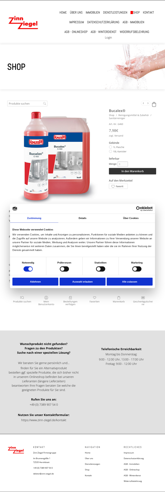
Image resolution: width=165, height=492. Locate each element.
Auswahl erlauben (82, 281)
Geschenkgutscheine (143, 303)
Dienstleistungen (115, 12)
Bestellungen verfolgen (70, 303)
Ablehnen (35, 281)
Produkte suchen (22, 301)
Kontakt (148, 12)
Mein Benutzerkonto (46, 303)
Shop (136, 12)
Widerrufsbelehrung (134, 31)
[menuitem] (143, 103)
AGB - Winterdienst (103, 31)
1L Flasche (118, 147)
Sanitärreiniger (117, 118)
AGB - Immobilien (133, 22)
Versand (118, 135)
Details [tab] (83, 218)
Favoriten (95, 301)
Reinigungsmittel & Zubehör (133, 115)
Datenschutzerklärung (103, 22)
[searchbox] (27, 103)
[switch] (64, 268)
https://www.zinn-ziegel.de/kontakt (43, 420)
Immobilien (93, 12)
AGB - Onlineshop (75, 31)
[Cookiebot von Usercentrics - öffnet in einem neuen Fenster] (138, 208)
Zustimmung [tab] (34, 218)
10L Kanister (119, 151)
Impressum (76, 22)
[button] (118, 186)
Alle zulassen (129, 281)
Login (108, 37)
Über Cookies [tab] (131, 218)
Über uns (76, 12)
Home (63, 12)
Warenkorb (119, 301)
